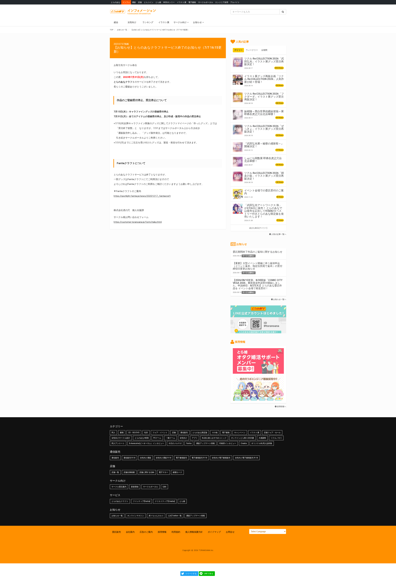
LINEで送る (208, 573)
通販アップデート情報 (205, 443)
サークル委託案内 (119, 487)
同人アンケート (118, 443)
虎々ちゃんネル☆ (156, 516)
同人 (113, 432)
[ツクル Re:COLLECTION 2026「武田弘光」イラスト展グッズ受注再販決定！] (238, 62)
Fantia (189, 443)
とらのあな (115, 2)
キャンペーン (239, 432)
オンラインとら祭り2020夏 (242, 438)
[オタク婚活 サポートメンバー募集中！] (258, 372)
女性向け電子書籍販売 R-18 (246, 458)
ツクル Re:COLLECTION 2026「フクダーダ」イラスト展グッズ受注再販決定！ (264, 96)
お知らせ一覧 (117, 516)
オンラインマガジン (135, 516)
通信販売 (184, 432)
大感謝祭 (262, 438)
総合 (116, 22)
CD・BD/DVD (134, 432)
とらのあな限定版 (199, 432)
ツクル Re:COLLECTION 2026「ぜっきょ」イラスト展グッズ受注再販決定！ (264, 128)
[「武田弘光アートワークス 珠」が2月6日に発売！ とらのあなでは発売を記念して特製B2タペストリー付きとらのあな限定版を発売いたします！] (238, 209)
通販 (134, 2)
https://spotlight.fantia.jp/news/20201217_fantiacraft (142, 196)
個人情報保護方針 (194, 532)
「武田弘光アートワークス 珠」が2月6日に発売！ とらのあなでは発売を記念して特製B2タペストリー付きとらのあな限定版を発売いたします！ (264, 211)
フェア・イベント (160, 432)
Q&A (164, 487)
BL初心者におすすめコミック (214, 438)
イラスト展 (181, 2)
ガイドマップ (214, 532)
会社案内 (130, 532)
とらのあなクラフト (120, 501)
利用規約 (176, 532)
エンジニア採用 (221, 2)
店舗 (140, 2)
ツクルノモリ (276, 438)
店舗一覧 (115, 472)
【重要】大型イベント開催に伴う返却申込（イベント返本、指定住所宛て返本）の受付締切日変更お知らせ (257, 266)
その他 (214, 432)
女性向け (132, 22)
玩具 (146, 432)
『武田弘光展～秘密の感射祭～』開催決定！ (264, 145)
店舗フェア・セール (272, 432)
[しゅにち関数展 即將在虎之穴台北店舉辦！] (238, 162)
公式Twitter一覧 (175, 516)
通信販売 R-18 (129, 458)
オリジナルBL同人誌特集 (261, 443)
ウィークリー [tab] (252, 50)
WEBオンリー (169, 2)
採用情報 (162, 532)
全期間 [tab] (264, 50)
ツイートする (191, 573)
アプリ (194, 438)
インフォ (126, 2)
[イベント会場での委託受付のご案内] (238, 194)
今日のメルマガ (175, 443)
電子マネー (163, 472)
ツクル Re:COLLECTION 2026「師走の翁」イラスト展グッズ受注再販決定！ (264, 175)
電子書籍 (192, 2)
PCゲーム (157, 438)
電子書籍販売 (181, 458)
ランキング (147, 22)
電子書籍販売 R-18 (199, 458)
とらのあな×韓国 (142, 438)
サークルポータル (205, 2)
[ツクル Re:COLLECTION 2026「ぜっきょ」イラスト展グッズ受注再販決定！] (238, 130)
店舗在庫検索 (129, 472)
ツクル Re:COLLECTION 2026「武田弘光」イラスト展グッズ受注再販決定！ (264, 61)
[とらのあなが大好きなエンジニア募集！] (258, 399)
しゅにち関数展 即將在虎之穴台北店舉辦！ (263, 160)
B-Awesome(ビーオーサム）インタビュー (146, 443)
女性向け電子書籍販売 (221, 458)
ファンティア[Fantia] (141, 501)
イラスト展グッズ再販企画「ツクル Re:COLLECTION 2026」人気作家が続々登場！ (264, 79)
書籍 (122, 432)
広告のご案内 (146, 532)
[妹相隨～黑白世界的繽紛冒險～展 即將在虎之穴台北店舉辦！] (238, 115)
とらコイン (148, 2)
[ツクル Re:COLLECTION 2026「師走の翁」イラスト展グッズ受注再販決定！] (238, 176)
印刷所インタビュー (227, 443)
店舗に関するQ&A (146, 472)
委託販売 (116, 532)
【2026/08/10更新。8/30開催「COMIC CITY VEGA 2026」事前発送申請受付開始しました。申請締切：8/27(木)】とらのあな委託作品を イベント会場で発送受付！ (257, 284)
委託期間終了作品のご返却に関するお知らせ (257, 251)
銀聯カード (177, 472)
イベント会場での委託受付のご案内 (264, 192)
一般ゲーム (170, 438)
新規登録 (134, 487)
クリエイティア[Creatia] (165, 501)
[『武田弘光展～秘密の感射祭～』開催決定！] (238, 147)
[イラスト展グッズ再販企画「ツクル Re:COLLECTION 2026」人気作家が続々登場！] (238, 80)
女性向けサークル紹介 (121, 438)
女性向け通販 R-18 (163, 458)
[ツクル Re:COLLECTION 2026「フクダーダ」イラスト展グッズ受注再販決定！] (238, 97)
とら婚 (158, 2)
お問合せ (230, 532)
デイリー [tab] (238, 50)
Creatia (244, 443)
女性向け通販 (145, 458)
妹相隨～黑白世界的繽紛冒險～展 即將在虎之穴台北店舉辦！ (264, 113)
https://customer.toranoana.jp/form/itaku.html (138, 222)
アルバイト (235, 2)
